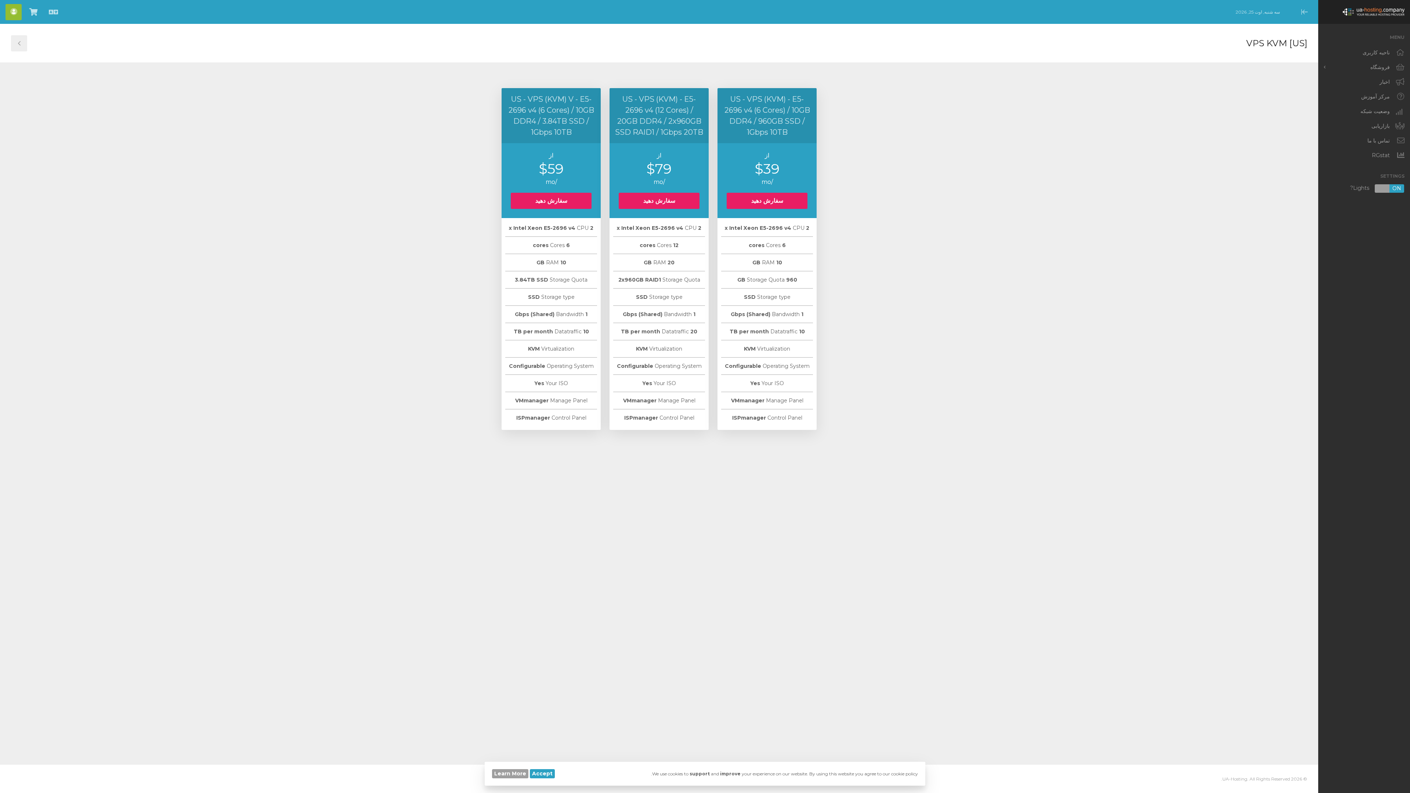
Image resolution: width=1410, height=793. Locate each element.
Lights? (1375, 188)
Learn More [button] (510, 773)
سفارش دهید (767, 200)
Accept (542, 773)
